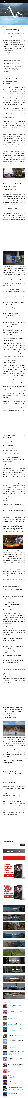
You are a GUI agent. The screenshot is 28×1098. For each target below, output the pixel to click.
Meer (14, 934)
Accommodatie (14, 960)
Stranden (14, 908)
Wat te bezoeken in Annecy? (18, 26)
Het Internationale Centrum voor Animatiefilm (12, 64)
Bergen (14, 943)
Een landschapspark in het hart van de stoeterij (13, 70)
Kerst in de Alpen (12, 1083)
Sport (14, 952)
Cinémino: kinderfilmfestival (15, 1012)
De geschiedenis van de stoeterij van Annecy (13, 61)
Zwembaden (14, 917)
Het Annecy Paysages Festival (16, 1042)
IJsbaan (14, 995)
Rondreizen (14, 969)
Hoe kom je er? (8, 73)
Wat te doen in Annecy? (6, 26)
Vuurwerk (14, 1047)
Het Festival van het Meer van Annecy (16, 1053)
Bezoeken (14, 926)
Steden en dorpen (14, 978)
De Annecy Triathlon (18, 1035)
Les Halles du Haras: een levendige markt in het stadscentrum (12, 67)
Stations (14, 987)
